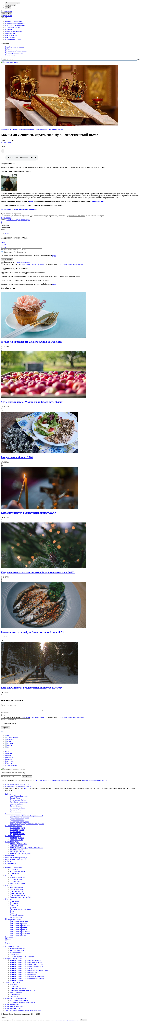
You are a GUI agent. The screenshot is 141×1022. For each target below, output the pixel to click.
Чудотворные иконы (17, 834)
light (2, 142)
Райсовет (8, 49)
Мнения (8, 939)
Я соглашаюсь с (17, 262)
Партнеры (9, 763)
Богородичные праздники (19, 822)
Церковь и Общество (13, 1008)
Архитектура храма (17, 838)
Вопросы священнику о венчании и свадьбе (46, 129)
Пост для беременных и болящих (22, 956)
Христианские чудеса (18, 871)
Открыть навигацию (12, 3)
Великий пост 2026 (17, 951)
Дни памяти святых (17, 820)
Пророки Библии (16, 804)
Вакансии (9, 761)
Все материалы (11, 35)
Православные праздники (15, 814)
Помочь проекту (7, 259)
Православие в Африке (18, 923)
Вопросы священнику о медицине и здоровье (27, 978)
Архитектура (14, 901)
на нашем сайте (98, 201)
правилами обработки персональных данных (51, 780)
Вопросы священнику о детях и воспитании (26, 848)
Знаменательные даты (18, 877)
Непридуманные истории (15, 23)
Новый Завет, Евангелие (19, 796)
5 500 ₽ (3, 247)
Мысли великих (16, 917)
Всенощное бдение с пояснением (22, 1002)
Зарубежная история (17, 883)
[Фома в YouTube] (9, 743)
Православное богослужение (16, 51)
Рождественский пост (18, 949)
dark (5, 142)
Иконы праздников (17, 830)
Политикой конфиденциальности (71, 264)
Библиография (15, 812)
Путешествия (10, 861)
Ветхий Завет (15, 798)
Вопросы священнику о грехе (21, 968)
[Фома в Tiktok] (8, 741)
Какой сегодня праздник (14, 47)
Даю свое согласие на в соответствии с (44, 264)
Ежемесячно (21, 252)
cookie (25, 788)
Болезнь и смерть (16, 887)
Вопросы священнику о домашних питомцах (27, 966)
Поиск (8, 7)
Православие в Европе (18, 929)
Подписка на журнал (13, 39)
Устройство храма (16, 840)
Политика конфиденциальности (17, 784)
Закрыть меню (6, 13)
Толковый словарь (16, 915)
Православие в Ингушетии (20, 931)
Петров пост (14, 955)
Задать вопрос (6, 218)
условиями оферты (23, 262)
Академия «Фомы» (12, 27)
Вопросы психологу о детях (20, 854)
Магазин (8, 753)
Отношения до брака (17, 893)
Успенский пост (16, 953)
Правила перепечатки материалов (18, 786)
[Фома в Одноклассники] (12, 737)
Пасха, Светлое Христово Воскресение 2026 (26, 816)
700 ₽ (3, 242)
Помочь (9, 11)
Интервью (9, 937)
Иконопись (14, 905)
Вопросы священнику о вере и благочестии (26, 960)
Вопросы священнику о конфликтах (23, 972)
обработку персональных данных (32, 264)
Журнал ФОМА (7, 129)
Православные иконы (13, 826)
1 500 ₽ (3, 245)
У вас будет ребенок (17, 852)
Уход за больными (16, 889)
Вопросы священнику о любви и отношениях (27, 976)
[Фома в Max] (7, 747)
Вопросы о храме (16, 980)
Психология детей (16, 846)
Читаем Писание (16, 806)
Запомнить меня (10, 724)
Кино (12, 911)
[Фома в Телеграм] (9, 739)
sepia (9, 142)
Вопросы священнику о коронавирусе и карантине (29, 970)
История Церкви (16, 879)
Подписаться (27, 776)
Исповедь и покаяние (18, 988)
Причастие (14, 986)
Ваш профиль (10, 5)
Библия (8, 794)
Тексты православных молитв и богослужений (23, 1010)
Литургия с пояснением (19, 1000)
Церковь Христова (12, 1004)
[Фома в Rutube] (8, 745)
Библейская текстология (19, 802)
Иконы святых (15, 832)
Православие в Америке (19, 921)
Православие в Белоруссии (20, 925)
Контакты (9, 757)
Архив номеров (11, 765)
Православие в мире (13, 919)
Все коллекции (11, 55)
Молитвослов (10, 33)
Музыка (13, 907)
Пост (7, 233)
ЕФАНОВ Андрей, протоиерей (18, 220)
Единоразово (8, 252)
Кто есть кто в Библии (18, 800)
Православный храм (13, 836)
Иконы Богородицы (17, 828)
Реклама (8, 755)
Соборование (15, 994)
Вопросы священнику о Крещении (23, 974)
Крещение (13, 984)
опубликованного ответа (76, 216)
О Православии (15, 873)
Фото (7, 941)
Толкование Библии (17, 808)
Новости (8, 29)
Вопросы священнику (13, 31)
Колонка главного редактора (16, 858)
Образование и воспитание (15, 860)
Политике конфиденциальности (67, 1020)
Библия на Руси (15, 810)
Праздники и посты (12, 947)
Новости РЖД (10, 863)
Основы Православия (13, 21)
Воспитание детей (12, 842)
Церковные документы (14, 1006)
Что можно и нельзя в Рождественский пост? (19, 209)
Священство (14, 996)
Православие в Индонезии (20, 933)
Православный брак (17, 895)
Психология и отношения (15, 25)
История (8, 875)
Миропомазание (16, 992)
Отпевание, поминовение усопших (23, 990)
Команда (8, 759)
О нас (7, 751)
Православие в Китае (18, 935)
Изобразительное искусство (20, 909)
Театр (12, 913)
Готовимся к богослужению (15, 998)
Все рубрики (10, 37)
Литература (14, 903)
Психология (9, 885)
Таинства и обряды (12, 982)
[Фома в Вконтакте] (10, 735)
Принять (83, 1020)
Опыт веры (14, 869)
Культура (8, 899)
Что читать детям (16, 850)
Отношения (9, 856)
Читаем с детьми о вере (14, 53)
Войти (16, 62)
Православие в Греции (18, 927)
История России (16, 881)
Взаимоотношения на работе (20, 897)
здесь (31, 201)
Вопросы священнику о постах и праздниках (27, 824)
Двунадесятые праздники (19, 818)
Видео (7, 943)
